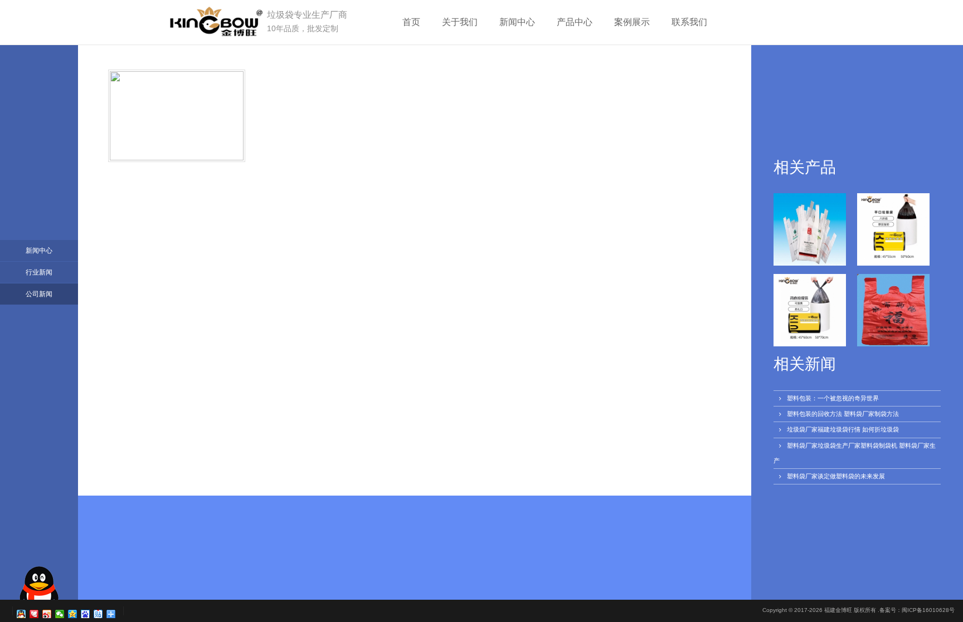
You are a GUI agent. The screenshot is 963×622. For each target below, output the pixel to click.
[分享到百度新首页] (85, 614)
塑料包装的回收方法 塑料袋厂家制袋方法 (843, 413)
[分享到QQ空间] (72, 614)
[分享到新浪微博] (47, 614)
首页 (411, 22)
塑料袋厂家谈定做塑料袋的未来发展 (836, 476)
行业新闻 (39, 272)
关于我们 (460, 22)
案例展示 (632, 22)
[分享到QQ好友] (21, 614)
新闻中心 (517, 22)
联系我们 (689, 22)
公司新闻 (39, 294)
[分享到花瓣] (34, 614)
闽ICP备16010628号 (928, 610)
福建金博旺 (838, 610)
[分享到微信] (60, 614)
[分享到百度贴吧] (98, 614)
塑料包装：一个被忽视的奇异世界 (833, 398)
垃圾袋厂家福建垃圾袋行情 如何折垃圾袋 (843, 429)
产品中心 (574, 22)
